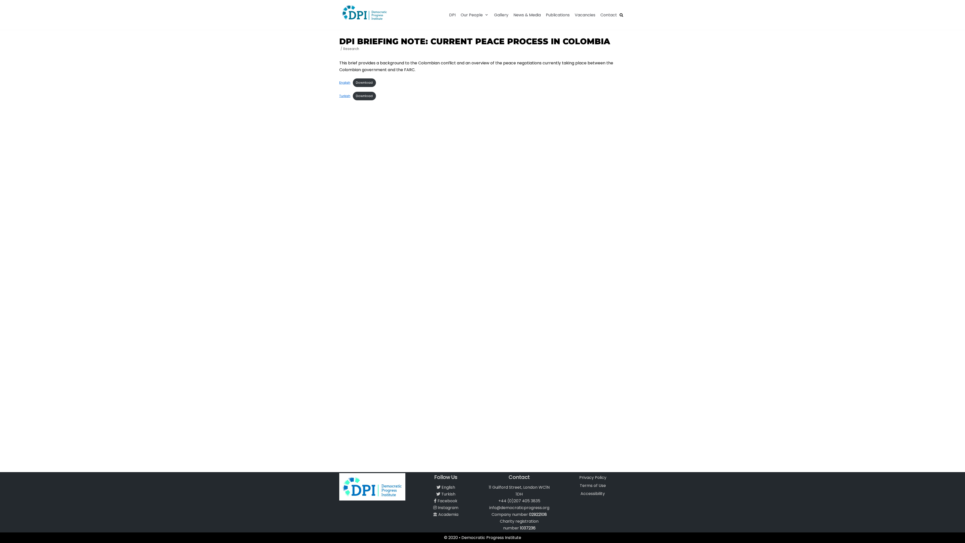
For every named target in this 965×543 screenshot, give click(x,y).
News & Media (527, 15)
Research (351, 49)
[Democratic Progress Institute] (364, 12)
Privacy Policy (592, 477)
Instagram (447, 508)
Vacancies (585, 15)
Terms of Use (593, 485)
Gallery (501, 15)
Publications (558, 15)
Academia (447, 514)
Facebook (447, 501)
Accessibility (593, 493)
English (344, 82)
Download (364, 82)
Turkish (344, 96)
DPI (452, 15)
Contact (608, 15)
